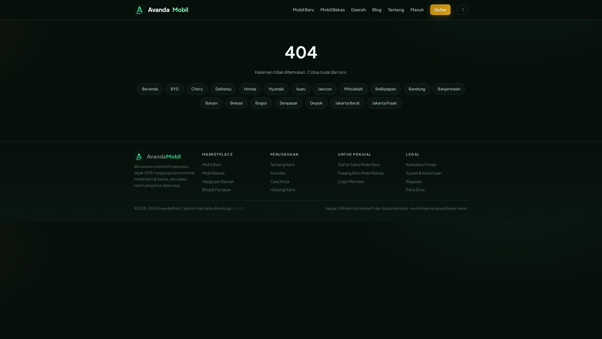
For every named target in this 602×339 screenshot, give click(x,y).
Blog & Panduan (216, 189)
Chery (197, 88)
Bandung (417, 88)
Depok (316, 102)
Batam (211, 102)
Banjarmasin (449, 88)
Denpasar (289, 102)
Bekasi (236, 102)
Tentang (396, 9)
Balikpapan (385, 88)
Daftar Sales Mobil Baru (359, 164)
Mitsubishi (353, 88)
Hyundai (276, 88)
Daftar (440, 9)
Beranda (150, 88)
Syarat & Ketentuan (423, 172)
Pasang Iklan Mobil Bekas (360, 172)
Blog (377, 9)
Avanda (168, 9)
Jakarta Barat (347, 102)
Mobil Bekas (332, 9)
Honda (250, 88)
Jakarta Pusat (384, 102)
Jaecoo (325, 88)
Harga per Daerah (218, 181)
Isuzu (300, 88)
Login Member (351, 181)
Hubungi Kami (282, 189)
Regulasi (414, 181)
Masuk (417, 9)
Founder (278, 172)
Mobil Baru (303, 9)
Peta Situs (415, 189)
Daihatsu (223, 88)
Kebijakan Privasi (421, 164)
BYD (175, 88)
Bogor (261, 102)
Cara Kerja (279, 181)
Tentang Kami (282, 164)
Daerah (358, 9)
